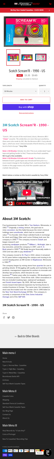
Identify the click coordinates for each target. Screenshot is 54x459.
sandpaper (15, 244)
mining (21, 228)
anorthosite (18, 232)
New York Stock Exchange (16, 292)
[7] (8, 227)
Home (5, 358)
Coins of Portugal (9, 434)
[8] (9, 261)
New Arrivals (7, 362)
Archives (6, 380)
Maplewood (37, 260)
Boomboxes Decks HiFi (11, 376)
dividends (27, 252)
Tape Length (7, 86)
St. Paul (25, 255)
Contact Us (7, 414)
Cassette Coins (8, 396)
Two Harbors (34, 225)
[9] (11, 274)
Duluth (40, 240)
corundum (11, 230)
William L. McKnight (37, 244)
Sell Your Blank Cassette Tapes (14, 383)
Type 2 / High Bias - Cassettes (13, 369)
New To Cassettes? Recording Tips (15, 439)
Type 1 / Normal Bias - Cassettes (14, 365)
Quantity (42, 86)
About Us (6, 418)
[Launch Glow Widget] (47, 452)
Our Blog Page (8, 411)
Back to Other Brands (28, 336)
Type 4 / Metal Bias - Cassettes (14, 373)
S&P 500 (21, 297)
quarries (40, 266)
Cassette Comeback (13, 447)
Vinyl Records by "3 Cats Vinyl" (14, 430)
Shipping (19, 79)
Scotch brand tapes (13, 282)
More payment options (26, 113)
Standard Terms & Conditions (13, 403)
